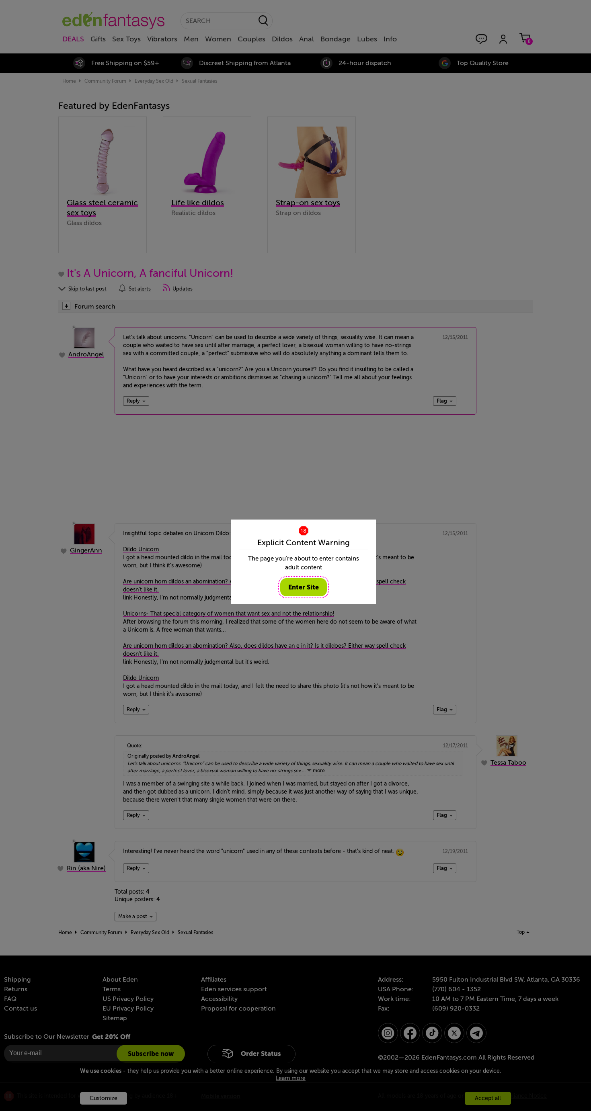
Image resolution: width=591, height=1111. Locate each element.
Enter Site (303, 587)
